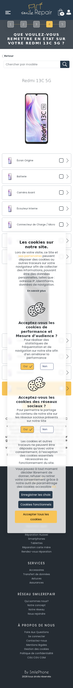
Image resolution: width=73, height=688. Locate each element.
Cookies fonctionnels (35, 504)
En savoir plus (36, 291)
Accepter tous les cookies (36, 517)
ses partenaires (30, 256)
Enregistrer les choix (35, 494)
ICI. (54, 487)
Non (45, 366)
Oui (25, 366)
